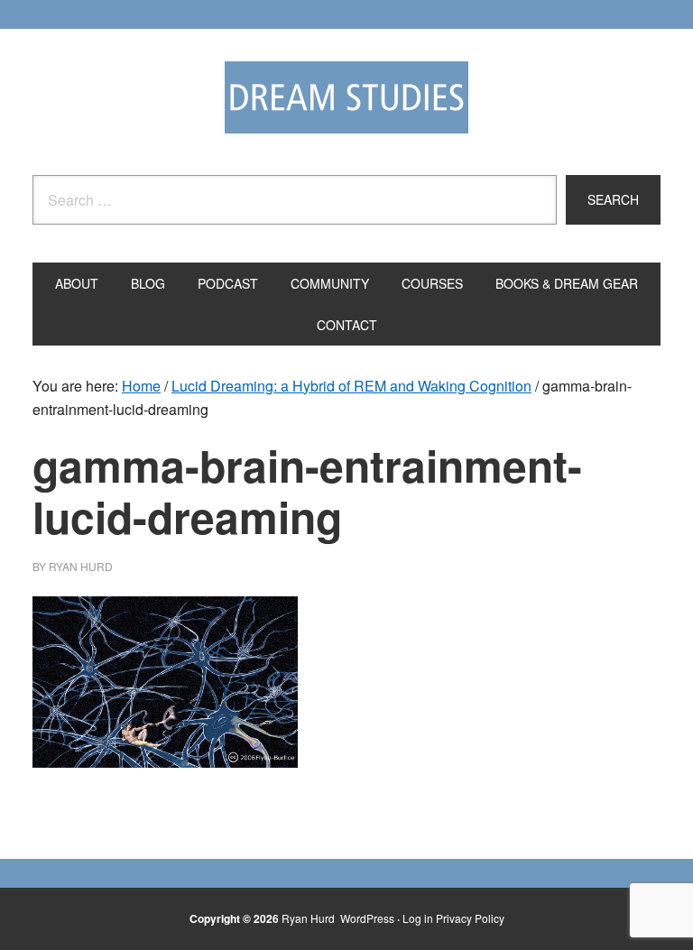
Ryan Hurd (309, 918)
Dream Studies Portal (346, 97)
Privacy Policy (470, 918)
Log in (417, 918)
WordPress (367, 918)
